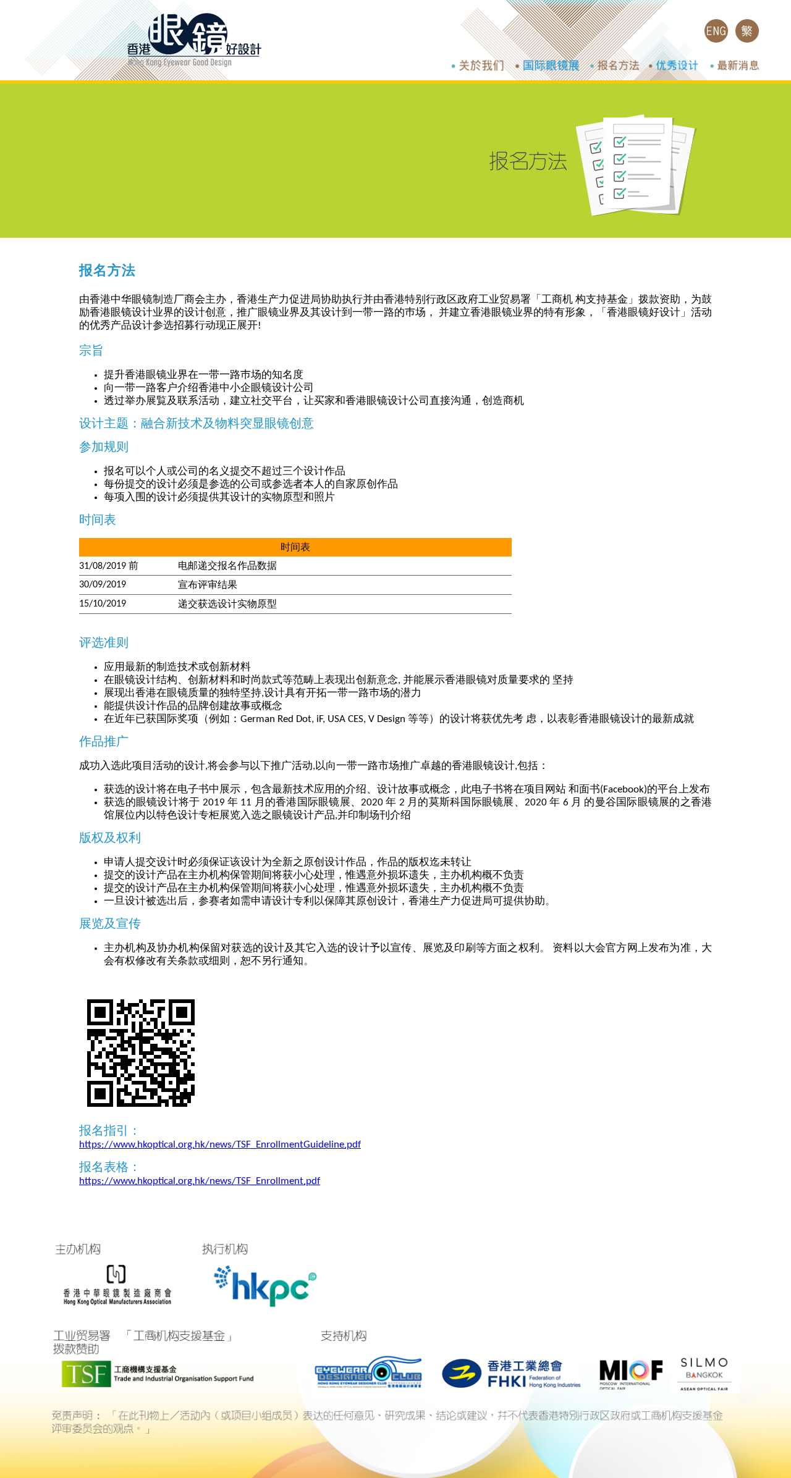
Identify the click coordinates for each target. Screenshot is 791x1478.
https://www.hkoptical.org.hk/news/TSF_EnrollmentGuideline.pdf (220, 1145)
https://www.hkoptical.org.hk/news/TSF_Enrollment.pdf (199, 1181)
